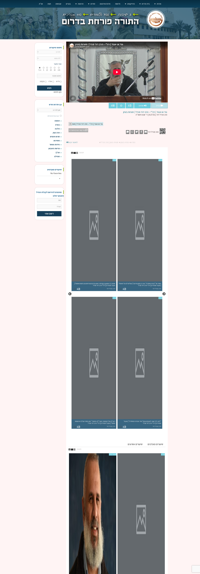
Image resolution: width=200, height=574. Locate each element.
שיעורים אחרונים (135, 444)
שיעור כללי (112, 454)
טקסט (42, 81)
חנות (49, 3)
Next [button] (70, 294)
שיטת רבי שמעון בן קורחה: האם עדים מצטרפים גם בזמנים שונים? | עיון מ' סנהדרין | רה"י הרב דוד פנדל (94, 286)
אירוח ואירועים (105, 3)
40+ (59, 70)
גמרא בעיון (125, 142)
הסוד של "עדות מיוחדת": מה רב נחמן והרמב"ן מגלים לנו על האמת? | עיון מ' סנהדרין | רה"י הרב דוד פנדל (140, 286)
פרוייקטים (131, 3)
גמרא (133, 142)
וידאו (57, 81)
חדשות (117, 3)
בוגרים (68, 3)
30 (55, 70)
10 (47, 70)
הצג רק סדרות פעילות (53, 116)
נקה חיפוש (57, 92)
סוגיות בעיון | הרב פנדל (109, 142)
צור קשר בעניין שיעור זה (77, 130)
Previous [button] (164, 294)
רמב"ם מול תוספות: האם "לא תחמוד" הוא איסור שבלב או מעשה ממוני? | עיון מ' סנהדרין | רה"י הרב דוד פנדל (95, 423)
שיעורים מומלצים (155, 444)
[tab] (155, 444)
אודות (159, 3)
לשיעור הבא (73, 142)
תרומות (80, 3)
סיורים (93, 3)
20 (51, 70)
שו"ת (41, 3)
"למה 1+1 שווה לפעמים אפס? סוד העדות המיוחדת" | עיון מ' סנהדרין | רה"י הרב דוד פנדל (142, 423)
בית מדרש (146, 3)
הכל (39, 70)
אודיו (50, 81)
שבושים (58, 3)
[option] (117, 294)
